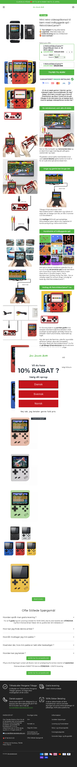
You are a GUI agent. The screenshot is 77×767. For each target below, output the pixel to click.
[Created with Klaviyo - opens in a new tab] (38, 419)
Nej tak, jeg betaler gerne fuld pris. (38, 411)
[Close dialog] (60, 349)
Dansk (38, 384)
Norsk (38, 403)
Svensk (38, 394)
